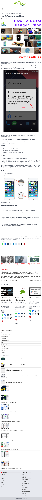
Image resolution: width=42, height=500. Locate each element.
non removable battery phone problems (25, 274)
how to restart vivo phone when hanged (17, 273)
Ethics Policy (3, 338)
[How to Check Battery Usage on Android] (5, 397)
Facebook (3, 474)
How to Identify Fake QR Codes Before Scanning (9, 449)
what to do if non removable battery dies (32, 276)
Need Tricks (4, 18)
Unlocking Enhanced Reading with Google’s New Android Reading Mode (7, 299)
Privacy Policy (3, 352)
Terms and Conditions (5, 348)
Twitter (2, 476)
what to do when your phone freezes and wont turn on (12, 277)
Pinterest (2, 484)
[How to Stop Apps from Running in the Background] (5, 435)
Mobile (6, 269)
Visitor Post (3, 350)
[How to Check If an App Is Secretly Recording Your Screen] (5, 463)
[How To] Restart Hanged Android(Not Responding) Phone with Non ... (19, 271)
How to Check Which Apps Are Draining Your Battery (10, 421)
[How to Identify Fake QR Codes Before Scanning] (5, 444)
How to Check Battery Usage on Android (8, 402)
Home (2, 332)
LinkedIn (2, 482)
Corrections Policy (4, 336)
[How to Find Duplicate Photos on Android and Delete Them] (5, 454)
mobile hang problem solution (11, 274)
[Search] (40, 9)
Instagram (3, 478)
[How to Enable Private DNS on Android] (5, 388)
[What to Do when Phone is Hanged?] (7, 259)
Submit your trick (4, 344)
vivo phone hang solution (18, 276)
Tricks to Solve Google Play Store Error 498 (35, 298)
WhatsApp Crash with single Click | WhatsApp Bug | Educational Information (34, 264)
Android (2, 269)
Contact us (3, 346)
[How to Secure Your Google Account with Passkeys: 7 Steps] (5, 407)
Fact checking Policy (5, 340)
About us (2, 342)
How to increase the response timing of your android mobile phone (20, 299)
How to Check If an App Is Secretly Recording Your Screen (11, 468)
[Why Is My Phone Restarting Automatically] (21, 259)
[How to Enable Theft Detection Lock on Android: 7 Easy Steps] (5, 426)
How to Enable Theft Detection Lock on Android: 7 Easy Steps (12, 430)
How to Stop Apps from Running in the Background (10, 440)
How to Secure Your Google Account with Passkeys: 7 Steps (12, 411)
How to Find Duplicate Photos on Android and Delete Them (11, 458)
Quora (2, 486)
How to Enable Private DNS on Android (8, 392)
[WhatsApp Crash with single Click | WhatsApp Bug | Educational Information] (34, 259)
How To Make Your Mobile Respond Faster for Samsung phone (21, 175)
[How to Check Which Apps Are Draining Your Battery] (5, 416)
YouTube (2, 480)
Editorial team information (5, 334)
